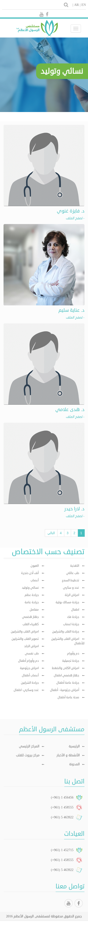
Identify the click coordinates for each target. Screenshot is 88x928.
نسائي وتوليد (30, 588)
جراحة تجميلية (70, 661)
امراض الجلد (31, 646)
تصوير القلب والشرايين (25, 639)
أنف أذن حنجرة (30, 573)
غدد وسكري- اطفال (26, 690)
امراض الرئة (72, 595)
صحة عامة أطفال (68, 697)
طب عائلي (72, 573)
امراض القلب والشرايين (25, 631)
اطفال (75, 610)
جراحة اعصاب (71, 624)
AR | (77, 5)
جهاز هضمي (30, 617)
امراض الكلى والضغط (65, 668)
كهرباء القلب (31, 624)
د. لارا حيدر (74, 508)
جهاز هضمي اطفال (66, 675)
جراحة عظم (32, 595)
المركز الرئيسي (29, 746)
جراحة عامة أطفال (67, 683)
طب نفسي (32, 653)
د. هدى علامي (69, 409)
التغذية (74, 566)
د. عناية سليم (71, 310)
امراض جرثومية (29, 668)
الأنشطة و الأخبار (68, 755)
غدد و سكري (71, 588)
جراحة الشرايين (30, 683)
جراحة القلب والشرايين (65, 631)
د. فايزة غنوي (70, 211)
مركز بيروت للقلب (27, 755)
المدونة (74, 764)
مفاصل (34, 610)
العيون (35, 566)
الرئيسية (74, 746)
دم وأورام (73, 653)
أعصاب (35, 580)
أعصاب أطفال (30, 675)
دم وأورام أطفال (28, 661)
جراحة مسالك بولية (67, 602)
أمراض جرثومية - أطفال (64, 690)
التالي (51, 533)
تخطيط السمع (70, 580)
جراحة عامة (32, 602)
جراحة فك (73, 617)
